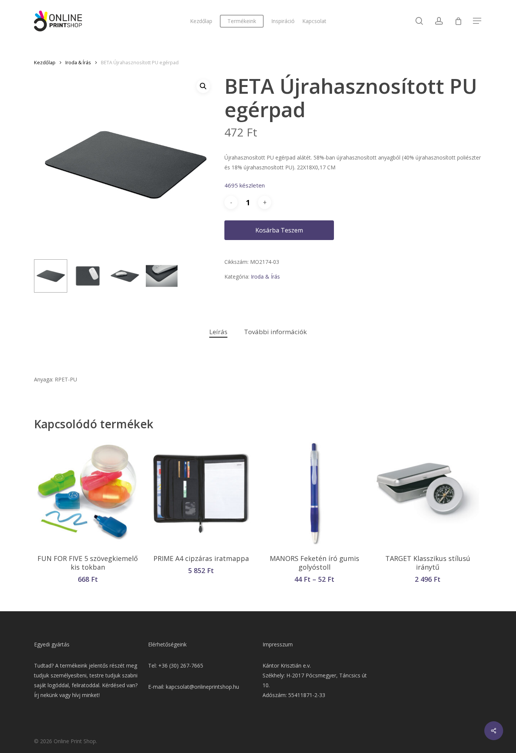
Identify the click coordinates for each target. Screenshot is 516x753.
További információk (275, 331)
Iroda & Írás (78, 62)
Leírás (218, 331)
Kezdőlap (45, 62)
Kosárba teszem (279, 230)
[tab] (218, 332)
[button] (203, 86)
